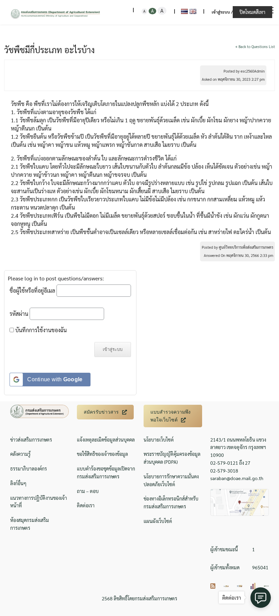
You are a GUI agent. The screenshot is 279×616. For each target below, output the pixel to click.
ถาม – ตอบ (88, 491)
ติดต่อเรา (86, 505)
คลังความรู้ (20, 454)
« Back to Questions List (255, 46)
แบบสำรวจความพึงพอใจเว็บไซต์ (170, 415)
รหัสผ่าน (19, 313)
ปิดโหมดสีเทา (252, 12)
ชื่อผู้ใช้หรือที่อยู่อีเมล (32, 290)
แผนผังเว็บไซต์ (158, 521)
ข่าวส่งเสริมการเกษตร (31, 439)
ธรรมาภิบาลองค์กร (28, 468)
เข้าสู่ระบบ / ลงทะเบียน (232, 12)
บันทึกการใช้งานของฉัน (40, 330)
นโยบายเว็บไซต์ (159, 439)
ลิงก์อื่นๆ (18, 483)
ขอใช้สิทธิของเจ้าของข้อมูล (102, 454)
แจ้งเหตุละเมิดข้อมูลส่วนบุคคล (106, 439)
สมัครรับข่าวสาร (101, 412)
